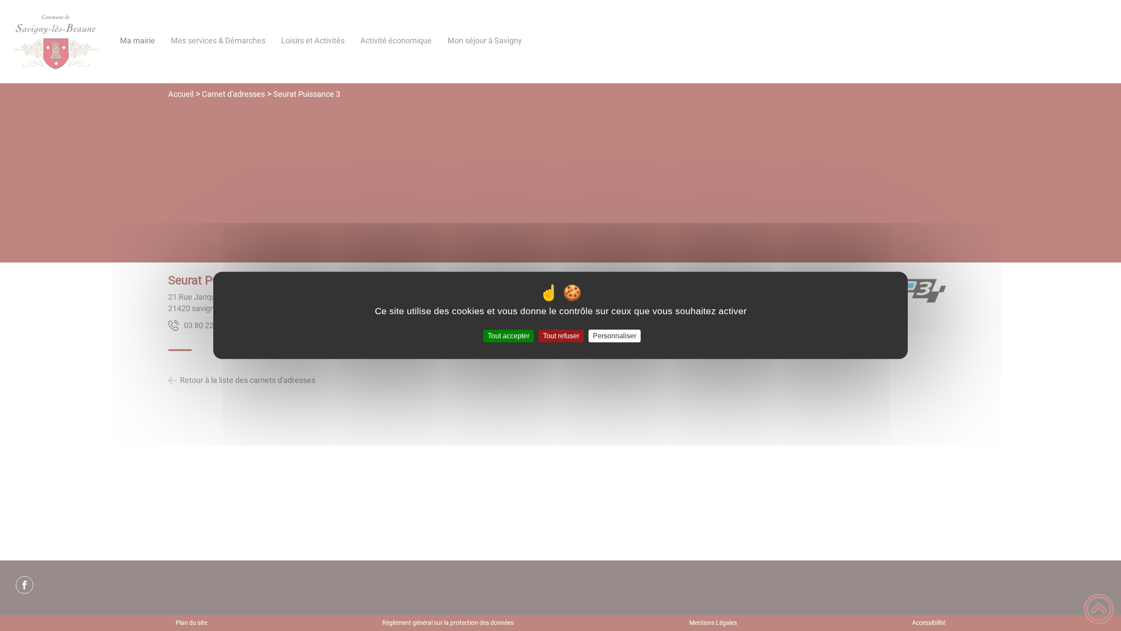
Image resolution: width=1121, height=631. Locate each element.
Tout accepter (508, 336)
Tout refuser (561, 336)
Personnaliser (614, 336)
